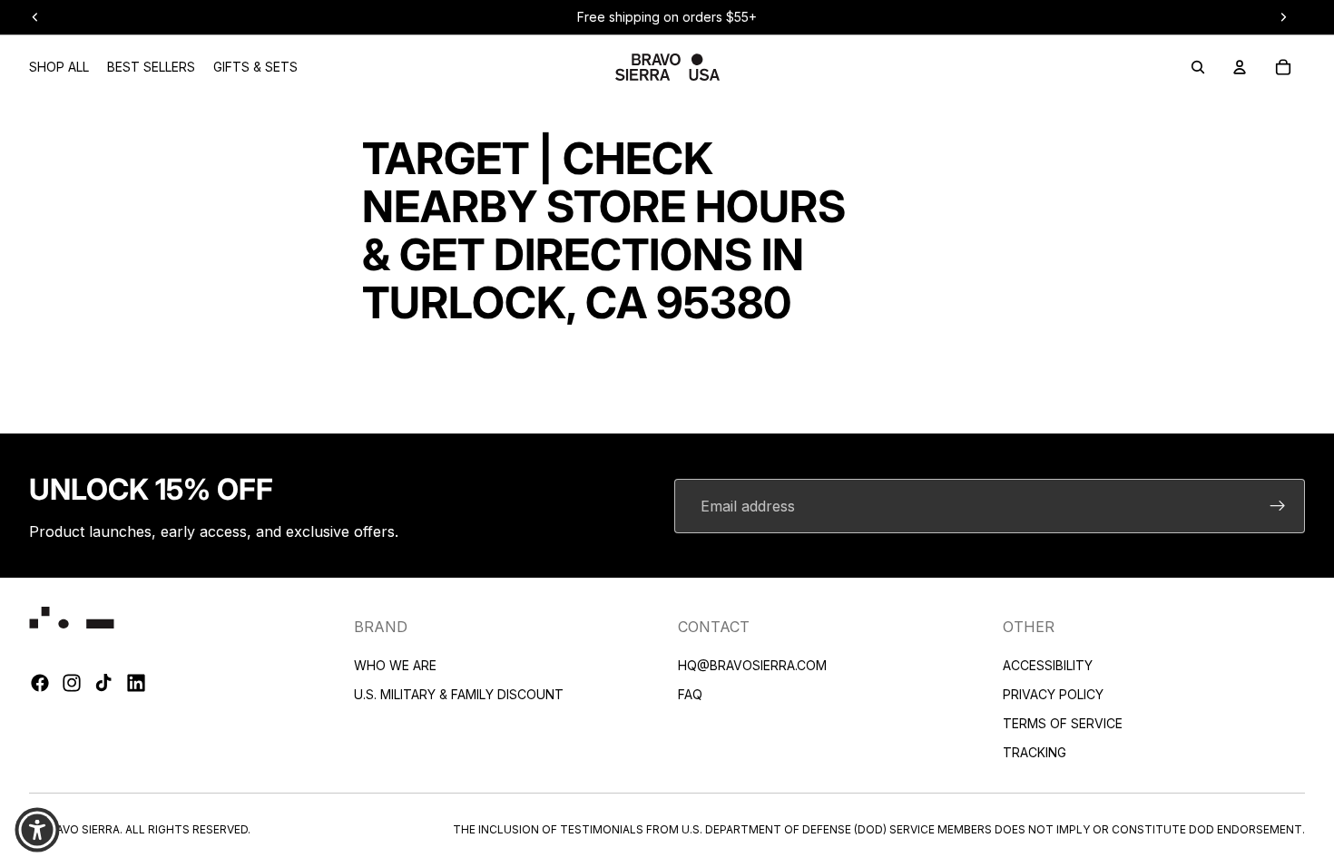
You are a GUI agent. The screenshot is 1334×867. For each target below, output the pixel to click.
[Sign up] (1278, 506)
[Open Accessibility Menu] (37, 829)
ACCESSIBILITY (1048, 665)
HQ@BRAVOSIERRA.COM (752, 665)
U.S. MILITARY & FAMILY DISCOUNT (459, 694)
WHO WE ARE (395, 665)
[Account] (1239, 67)
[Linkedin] (136, 684)
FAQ (690, 694)
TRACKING (1034, 752)
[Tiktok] (103, 684)
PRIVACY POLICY (1053, 694)
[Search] (1198, 67)
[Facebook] (40, 684)
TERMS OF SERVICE (1063, 723)
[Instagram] (72, 684)
